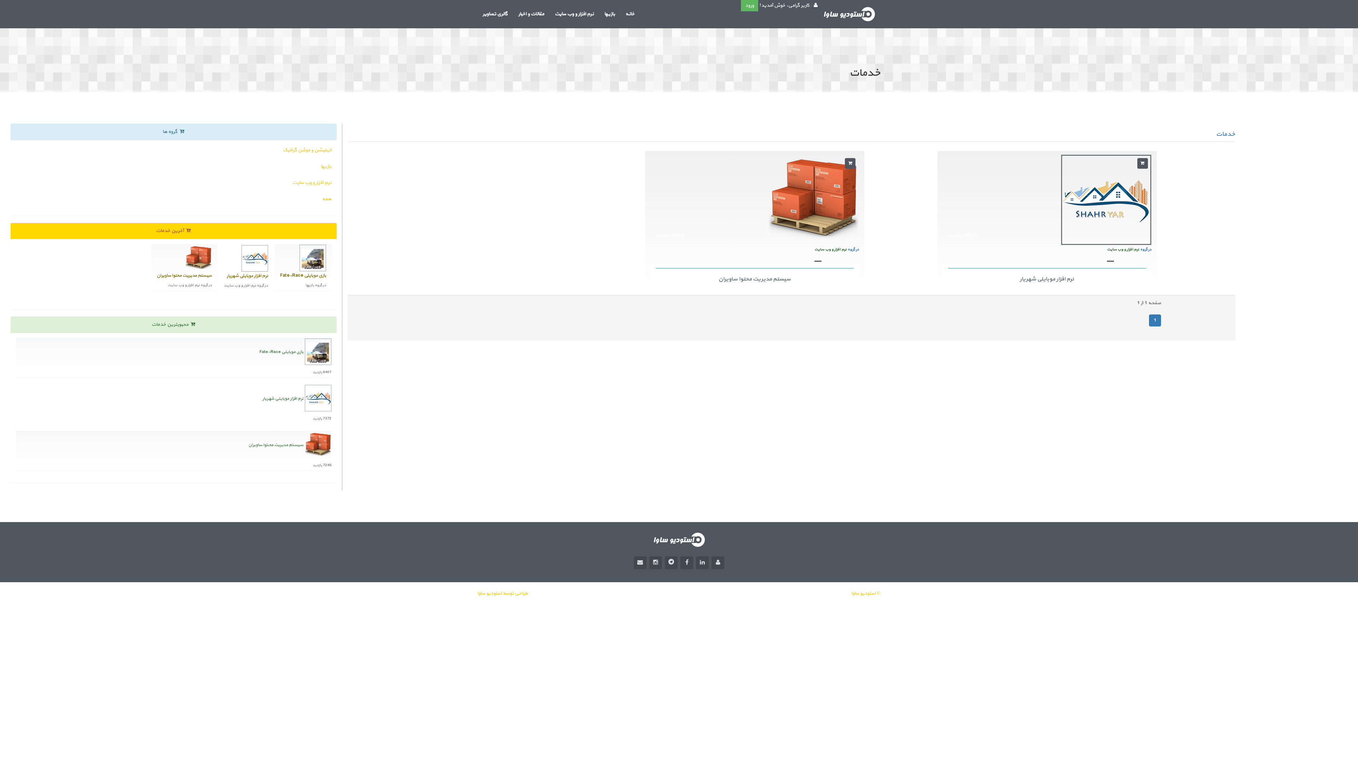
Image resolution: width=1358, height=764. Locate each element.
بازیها (609, 14)
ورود (749, 5)
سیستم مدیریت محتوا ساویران (755, 279)
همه (326, 199)
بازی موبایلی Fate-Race (281, 352)
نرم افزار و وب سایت (574, 14)
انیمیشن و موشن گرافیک (307, 150)
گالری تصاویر (495, 14)
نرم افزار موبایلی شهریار (1047, 279)
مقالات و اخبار (531, 14)
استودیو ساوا (489, 593)
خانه (630, 14)
